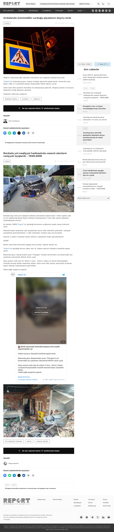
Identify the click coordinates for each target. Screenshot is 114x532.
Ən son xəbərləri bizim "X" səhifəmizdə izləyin (41, 108)
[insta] (96, 11)
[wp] (9, 133)
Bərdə (29, 441)
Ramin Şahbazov (14, 121)
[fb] (93, 11)
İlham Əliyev (30, 4)
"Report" (6, 81)
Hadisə (6, 23)
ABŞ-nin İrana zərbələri (87, 4)
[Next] (91, 3)
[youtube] (110, 11)
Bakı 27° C (104, 64)
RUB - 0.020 (86, 64)
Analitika (106, 502)
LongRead (77, 506)
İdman (90, 502)
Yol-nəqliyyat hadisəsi (13, 441)
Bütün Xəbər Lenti (84, 198)
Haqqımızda (41, 499)
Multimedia (106, 506)
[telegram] (100, 11)
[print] (28, 133)
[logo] (11, 4)
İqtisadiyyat (77, 502)
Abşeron (36, 99)
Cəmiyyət (91, 499)
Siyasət (76, 499)
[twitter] (103, 11)
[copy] (33, 133)
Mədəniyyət (92, 506)
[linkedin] (106, 11)
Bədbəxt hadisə (11, 99)
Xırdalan (25, 99)
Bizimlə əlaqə (57, 499)
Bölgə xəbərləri (14, 463)
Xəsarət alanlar (42, 441)
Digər (80, 11)
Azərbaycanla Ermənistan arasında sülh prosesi (57, 4)
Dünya (105, 499)
